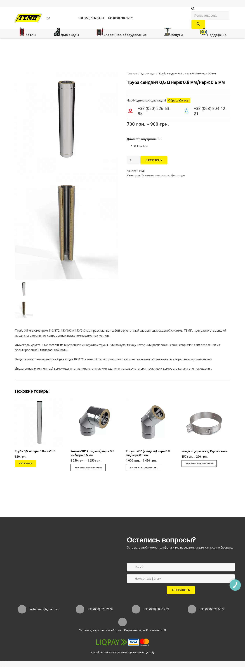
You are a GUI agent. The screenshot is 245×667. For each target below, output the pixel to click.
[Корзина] (181, 18)
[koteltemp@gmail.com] (24, 609)
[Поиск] (198, 24)
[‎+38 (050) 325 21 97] (82, 609)
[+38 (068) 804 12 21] (138, 609)
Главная (132, 73)
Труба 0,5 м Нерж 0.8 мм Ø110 (35, 451)
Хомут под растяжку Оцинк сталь (204, 451)
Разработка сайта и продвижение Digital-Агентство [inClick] (122, 652)
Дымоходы (148, 73)
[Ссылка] (160, 18)
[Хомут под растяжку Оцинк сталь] (206, 401)
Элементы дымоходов (155, 175)
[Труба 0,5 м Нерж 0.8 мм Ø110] (39, 401)
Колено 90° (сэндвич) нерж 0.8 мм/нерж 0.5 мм (92, 453)
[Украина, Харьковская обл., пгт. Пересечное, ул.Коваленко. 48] (122, 622)
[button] (49, 18)
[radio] (185, 145)
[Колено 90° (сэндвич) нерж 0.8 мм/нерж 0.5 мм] (94, 401)
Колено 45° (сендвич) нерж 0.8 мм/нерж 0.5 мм (148, 453)
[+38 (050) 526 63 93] (194, 609)
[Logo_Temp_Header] (28, 18)
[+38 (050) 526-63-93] (132, 111)
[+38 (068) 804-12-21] (188, 110)
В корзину (154, 160)
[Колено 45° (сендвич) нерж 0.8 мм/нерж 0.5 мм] (150, 401)
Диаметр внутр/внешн (144, 139)
